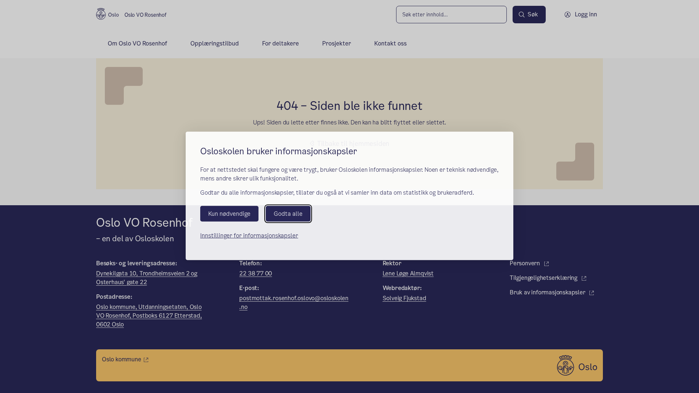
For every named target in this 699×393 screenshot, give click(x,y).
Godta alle (288, 214)
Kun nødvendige (229, 214)
